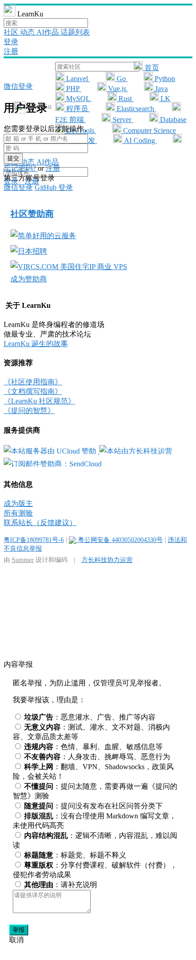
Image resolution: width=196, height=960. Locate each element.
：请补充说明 (60, 885)
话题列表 (75, 32)
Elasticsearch (135, 108)
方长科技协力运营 (107, 559)
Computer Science (148, 130)
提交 (13, 158)
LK (164, 98)
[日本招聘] (28, 251)
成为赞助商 (28, 279)
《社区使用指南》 (33, 382)
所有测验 (18, 513)
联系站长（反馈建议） (40, 522)
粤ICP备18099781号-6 (34, 539)
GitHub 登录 (54, 187)
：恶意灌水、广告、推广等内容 (89, 717)
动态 (28, 32)
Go (121, 78)
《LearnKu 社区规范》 (39, 401)
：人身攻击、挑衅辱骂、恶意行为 (97, 757)
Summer (23, 559)
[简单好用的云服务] (43, 236)
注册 (11, 51)
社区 (12, 32)
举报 (19, 929)
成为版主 (18, 503)
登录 (11, 42)
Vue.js (117, 88)
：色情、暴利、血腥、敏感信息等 (93, 747)
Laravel (77, 78)
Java (160, 88)
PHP (72, 88)
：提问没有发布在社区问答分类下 (93, 806)
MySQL (78, 98)
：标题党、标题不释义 (75, 855)
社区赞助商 (32, 214)
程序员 (77, 108)
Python (164, 78)
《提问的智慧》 (29, 410)
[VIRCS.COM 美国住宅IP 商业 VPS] (68, 267)
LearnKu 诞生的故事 (36, 343)
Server (122, 119)
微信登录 (18, 86)
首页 (151, 67)
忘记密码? (21, 168)
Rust (125, 98)
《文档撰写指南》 (33, 391)
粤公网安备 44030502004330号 (119, 539)
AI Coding (139, 140)
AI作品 (48, 32)
